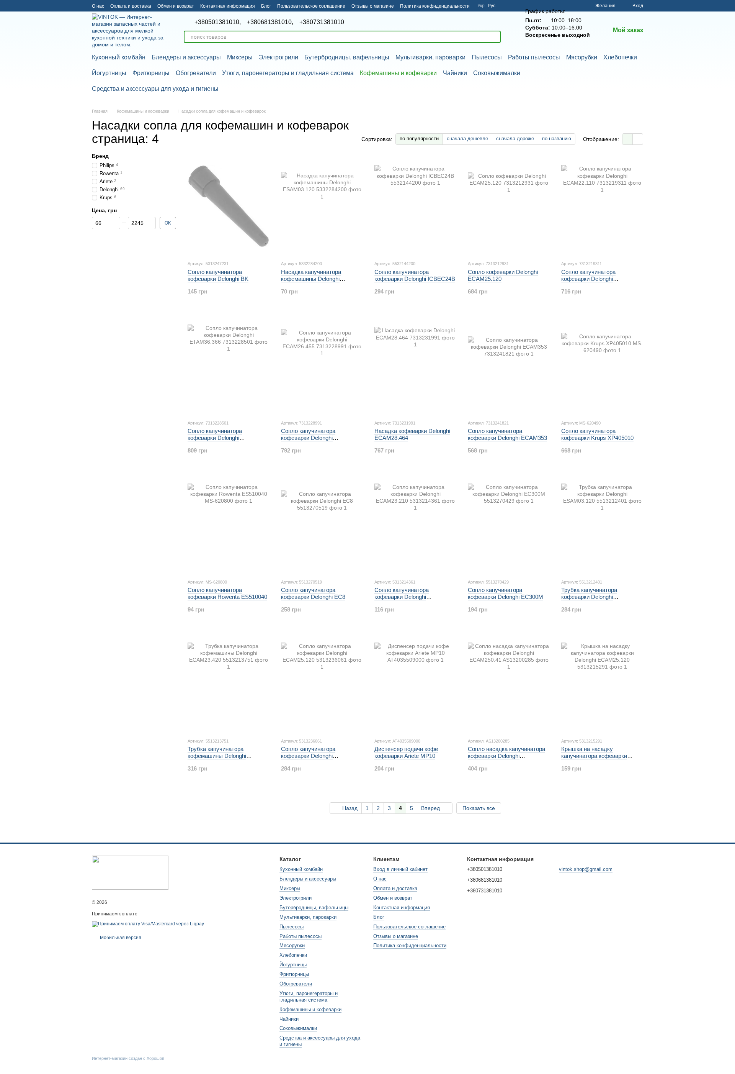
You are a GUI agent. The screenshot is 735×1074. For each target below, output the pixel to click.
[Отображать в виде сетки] (627, 139)
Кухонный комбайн (118, 57)
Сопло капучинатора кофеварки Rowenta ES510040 (227, 593)
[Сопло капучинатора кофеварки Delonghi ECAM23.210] (415, 524)
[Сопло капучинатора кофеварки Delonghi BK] (229, 206)
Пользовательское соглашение (311, 6)
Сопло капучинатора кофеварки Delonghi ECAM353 (507, 434)
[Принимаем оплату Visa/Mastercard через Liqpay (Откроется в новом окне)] (148, 923)
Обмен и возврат (175, 6)
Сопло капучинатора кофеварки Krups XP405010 (597, 434)
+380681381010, (270, 22)
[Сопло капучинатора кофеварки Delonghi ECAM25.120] (322, 683)
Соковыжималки (496, 73)
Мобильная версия (120, 937)
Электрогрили (278, 57)
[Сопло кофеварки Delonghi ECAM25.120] (509, 206)
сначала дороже (515, 138)
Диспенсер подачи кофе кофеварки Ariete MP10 (406, 752)
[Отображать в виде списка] (638, 139)
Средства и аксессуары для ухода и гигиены (155, 88)
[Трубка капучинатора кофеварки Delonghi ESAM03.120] (602, 524)
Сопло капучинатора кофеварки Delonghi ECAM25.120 (308, 756)
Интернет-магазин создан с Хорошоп (128, 1058)
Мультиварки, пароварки (430, 57)
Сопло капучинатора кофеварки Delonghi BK (218, 275)
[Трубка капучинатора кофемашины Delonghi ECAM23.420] (229, 683)
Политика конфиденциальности (435, 6)
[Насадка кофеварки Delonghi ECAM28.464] (415, 365)
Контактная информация (227, 6)
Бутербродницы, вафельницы (346, 57)
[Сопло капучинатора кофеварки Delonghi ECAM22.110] (602, 206)
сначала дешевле (467, 138)
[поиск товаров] (494, 37)
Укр (481, 5)
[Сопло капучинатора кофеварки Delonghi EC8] (322, 524)
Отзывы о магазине (372, 6)
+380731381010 (321, 22)
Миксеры (240, 57)
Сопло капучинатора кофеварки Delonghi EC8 (313, 593)
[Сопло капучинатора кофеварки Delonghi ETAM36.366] (229, 365)
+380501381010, (217, 22)
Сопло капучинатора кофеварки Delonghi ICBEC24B (414, 275)
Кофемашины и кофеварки (398, 73)
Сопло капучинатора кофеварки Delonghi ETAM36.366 (215, 438)
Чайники (455, 73)
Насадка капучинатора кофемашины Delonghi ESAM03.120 (311, 279)
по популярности (419, 138)
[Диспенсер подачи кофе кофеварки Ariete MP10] (415, 683)
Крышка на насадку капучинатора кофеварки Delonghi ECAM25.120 (594, 756)
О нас (98, 6)
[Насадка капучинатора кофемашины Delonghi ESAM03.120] (322, 206)
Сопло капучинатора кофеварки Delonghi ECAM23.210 (401, 597)
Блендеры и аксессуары (186, 57)
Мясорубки (581, 57)
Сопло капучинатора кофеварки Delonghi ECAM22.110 (588, 279)
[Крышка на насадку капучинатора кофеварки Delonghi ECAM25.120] (602, 683)
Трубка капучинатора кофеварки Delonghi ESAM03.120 (589, 597)
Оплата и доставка (130, 6)
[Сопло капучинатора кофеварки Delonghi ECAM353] (509, 365)
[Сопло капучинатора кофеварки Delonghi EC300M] (509, 524)
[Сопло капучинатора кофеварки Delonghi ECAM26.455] (322, 365)
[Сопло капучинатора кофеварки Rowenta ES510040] (229, 524)
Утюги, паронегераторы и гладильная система (288, 73)
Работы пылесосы (534, 57)
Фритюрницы (151, 73)
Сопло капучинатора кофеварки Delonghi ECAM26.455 (308, 438)
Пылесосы (487, 57)
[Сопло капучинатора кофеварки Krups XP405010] (602, 365)
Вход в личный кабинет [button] (400, 869)
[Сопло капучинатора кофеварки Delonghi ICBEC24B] (415, 206)
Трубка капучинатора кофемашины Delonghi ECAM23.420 (217, 756)
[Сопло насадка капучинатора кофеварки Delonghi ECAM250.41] (509, 683)
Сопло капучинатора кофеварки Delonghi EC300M (505, 593)
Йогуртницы (109, 73)
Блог (266, 6)
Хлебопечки (620, 57)
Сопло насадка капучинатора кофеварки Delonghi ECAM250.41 (506, 756)
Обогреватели (196, 73)
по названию (556, 138)
